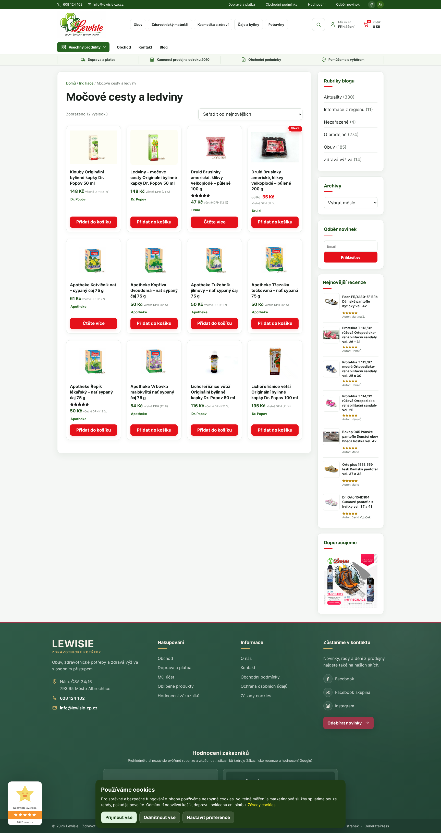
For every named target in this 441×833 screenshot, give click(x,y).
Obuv (138, 24)
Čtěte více (215, 221)
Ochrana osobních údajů (264, 686)
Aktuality (333, 97)
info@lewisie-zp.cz (78, 707)
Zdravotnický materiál (170, 24)
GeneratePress (376, 826)
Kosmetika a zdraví (213, 24)
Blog (164, 47)
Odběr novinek (348, 4)
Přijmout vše (118, 817)
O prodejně (335, 134)
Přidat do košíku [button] (93, 221)
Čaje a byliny (248, 24)
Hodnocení (316, 4)
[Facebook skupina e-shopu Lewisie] (380, 4)
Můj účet (166, 677)
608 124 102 (72, 698)
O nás (246, 658)
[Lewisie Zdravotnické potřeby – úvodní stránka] (81, 24)
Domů (71, 83)
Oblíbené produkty (176, 686)
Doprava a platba (241, 4)
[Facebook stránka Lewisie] (371, 4)
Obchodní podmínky (281, 4)
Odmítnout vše (160, 817)
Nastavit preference (208, 817)
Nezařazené (336, 122)
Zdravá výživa (338, 159)
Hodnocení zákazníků (178, 695)
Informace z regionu (344, 109)
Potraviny (276, 24)
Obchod (124, 47)
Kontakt (145, 47)
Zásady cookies (256, 695)
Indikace (86, 83)
